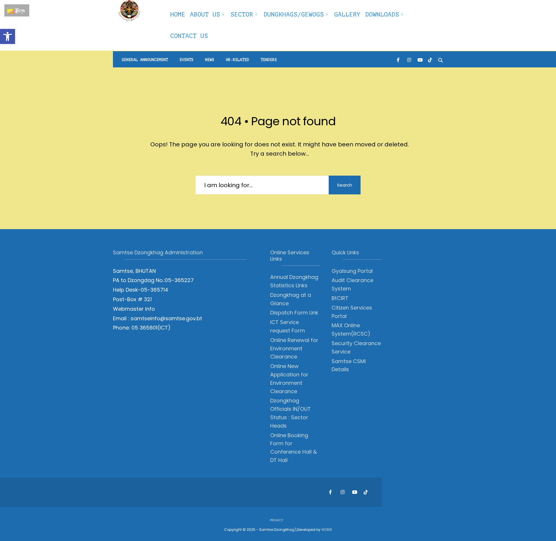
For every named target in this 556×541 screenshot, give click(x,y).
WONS (326, 529)
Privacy (276, 520)
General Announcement (145, 60)
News (209, 60)
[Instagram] (409, 59)
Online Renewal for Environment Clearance (294, 348)
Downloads (382, 14)
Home (177, 14)
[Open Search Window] (440, 59)
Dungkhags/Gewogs (294, 14)
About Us (205, 14)
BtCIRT (340, 298)
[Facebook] (399, 59)
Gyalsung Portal (352, 271)
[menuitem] (208, 13)
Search (344, 185)
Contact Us (189, 35)
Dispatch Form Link (294, 312)
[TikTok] (430, 59)
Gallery (347, 14)
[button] (7, 36)
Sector (242, 14)
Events (186, 60)
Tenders (269, 60)
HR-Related (237, 60)
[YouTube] (419, 59)
